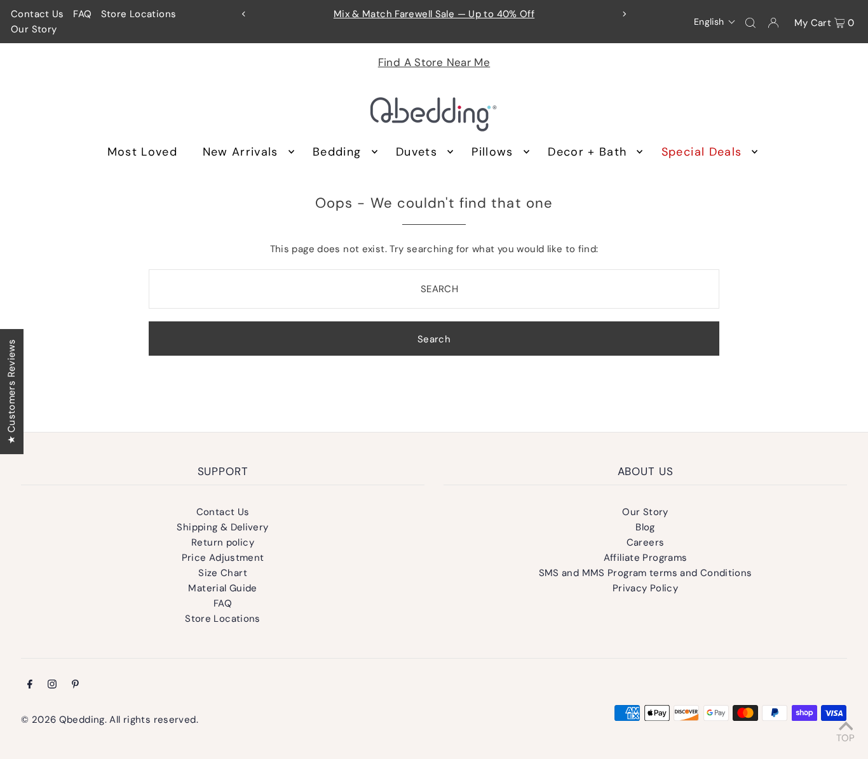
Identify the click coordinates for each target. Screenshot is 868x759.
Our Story (34, 29)
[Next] (624, 14)
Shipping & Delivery (222, 527)
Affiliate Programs (646, 557)
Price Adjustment (223, 557)
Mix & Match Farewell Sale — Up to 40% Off (434, 14)
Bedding (337, 151)
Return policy (222, 542)
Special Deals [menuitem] (701, 151)
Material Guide (222, 588)
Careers (646, 542)
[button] (715, 21)
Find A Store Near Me (434, 62)
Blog (645, 527)
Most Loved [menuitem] (142, 151)
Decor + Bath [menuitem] (587, 151)
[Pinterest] (75, 685)
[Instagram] (52, 685)
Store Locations (139, 14)
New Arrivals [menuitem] (240, 151)
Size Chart (222, 573)
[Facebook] (29, 685)
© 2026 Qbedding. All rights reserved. (109, 719)
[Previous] (244, 14)
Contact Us (37, 14)
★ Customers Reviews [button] (11, 391)
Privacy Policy (645, 588)
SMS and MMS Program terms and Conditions (645, 573)
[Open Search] (750, 22)
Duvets (416, 151)
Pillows (492, 151)
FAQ (82, 14)
